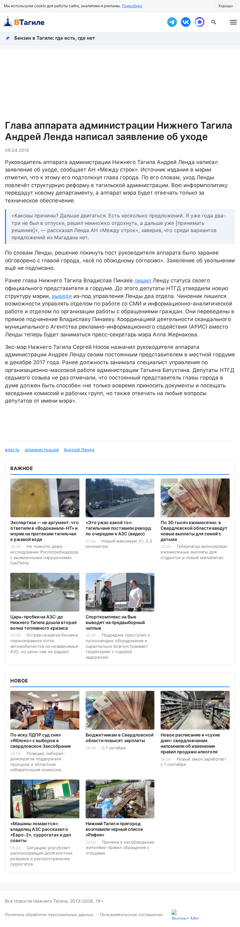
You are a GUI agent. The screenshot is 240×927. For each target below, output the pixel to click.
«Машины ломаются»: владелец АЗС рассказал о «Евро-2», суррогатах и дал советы (40, 832)
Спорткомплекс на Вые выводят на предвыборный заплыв (115, 622)
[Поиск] (213, 22)
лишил (142, 280)
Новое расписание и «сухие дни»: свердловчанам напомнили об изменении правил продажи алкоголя (190, 743)
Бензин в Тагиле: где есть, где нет (54, 38)
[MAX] (199, 22)
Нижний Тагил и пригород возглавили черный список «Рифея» (114, 829)
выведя (62, 296)
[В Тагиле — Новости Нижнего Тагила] (79, 22)
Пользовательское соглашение (131, 914)
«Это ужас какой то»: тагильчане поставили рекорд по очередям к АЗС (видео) (118, 528)
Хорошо (225, 5)
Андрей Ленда (79, 449)
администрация (42, 449)
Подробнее (132, 5)
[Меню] (233, 22)
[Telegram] (172, 22)
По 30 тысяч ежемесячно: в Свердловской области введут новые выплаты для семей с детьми (194, 531)
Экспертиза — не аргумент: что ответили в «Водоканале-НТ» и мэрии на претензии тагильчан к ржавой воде (44, 531)
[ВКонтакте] (185, 22)
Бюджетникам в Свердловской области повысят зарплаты (119, 737)
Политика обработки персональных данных (49, 914)
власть (12, 449)
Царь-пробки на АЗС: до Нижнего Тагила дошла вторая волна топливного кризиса (43, 622)
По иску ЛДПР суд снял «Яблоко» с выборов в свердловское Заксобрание (40, 740)
